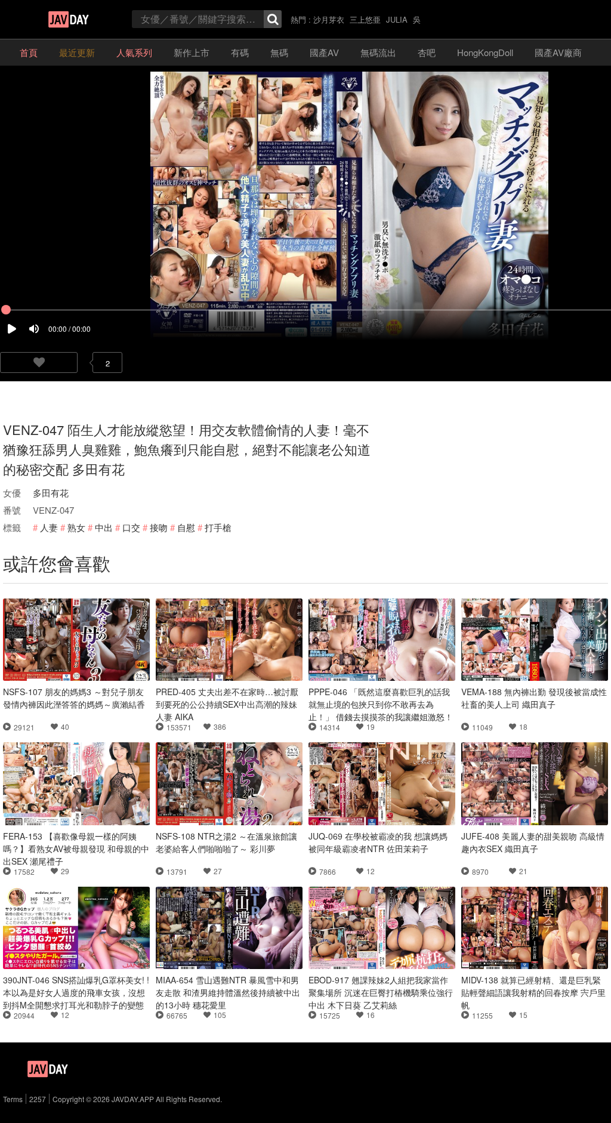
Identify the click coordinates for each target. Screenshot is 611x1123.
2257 (37, 1099)
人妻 (49, 527)
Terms (13, 1099)
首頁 (29, 52)
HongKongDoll (485, 52)
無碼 (279, 52)
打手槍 (218, 527)
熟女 (76, 527)
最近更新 (77, 52)
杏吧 (427, 52)
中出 (104, 527)
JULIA (397, 19)
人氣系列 (134, 52)
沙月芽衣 (328, 19)
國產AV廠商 (558, 52)
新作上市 (191, 52)
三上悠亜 (365, 19)
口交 (131, 527)
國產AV (324, 52)
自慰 (186, 527)
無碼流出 (378, 52)
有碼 (240, 52)
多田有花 (51, 492)
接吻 (159, 527)
